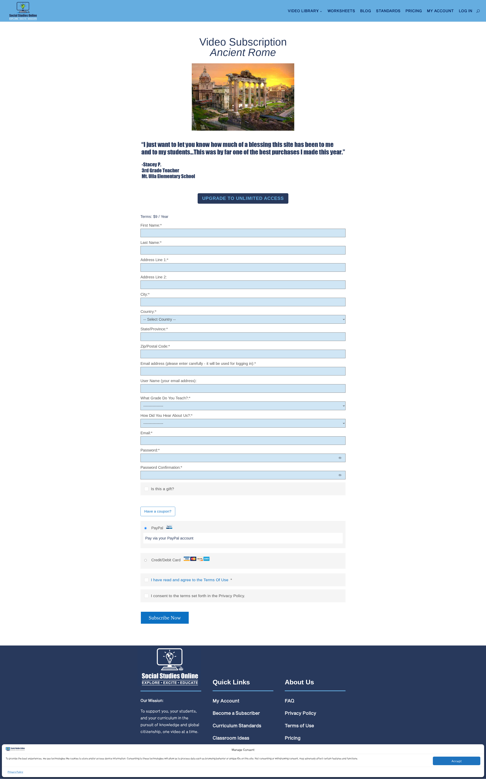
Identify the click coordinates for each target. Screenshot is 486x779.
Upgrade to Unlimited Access (243, 198)
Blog (365, 11)
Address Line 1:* (154, 260)
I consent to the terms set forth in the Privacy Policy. (198, 596)
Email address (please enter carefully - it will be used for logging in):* (198, 363)
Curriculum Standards (237, 725)
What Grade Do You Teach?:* (165, 398)
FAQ (289, 700)
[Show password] (340, 458)
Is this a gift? (162, 489)
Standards (388, 11)
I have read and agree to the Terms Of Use (189, 580)
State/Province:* (154, 329)
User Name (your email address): (168, 381)
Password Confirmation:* (161, 467)
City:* (145, 294)
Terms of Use (299, 725)
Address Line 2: (153, 277)
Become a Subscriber (236, 713)
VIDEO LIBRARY (303, 11)
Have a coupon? (157, 511)
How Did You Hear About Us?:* (166, 415)
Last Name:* (151, 242)
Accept (456, 761)
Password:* (150, 450)
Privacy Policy (15, 771)
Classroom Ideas (231, 738)
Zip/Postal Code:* (155, 346)
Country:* (148, 311)
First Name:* (151, 225)
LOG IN (465, 11)
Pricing (414, 11)
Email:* (146, 433)
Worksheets (341, 11)
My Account (440, 11)
